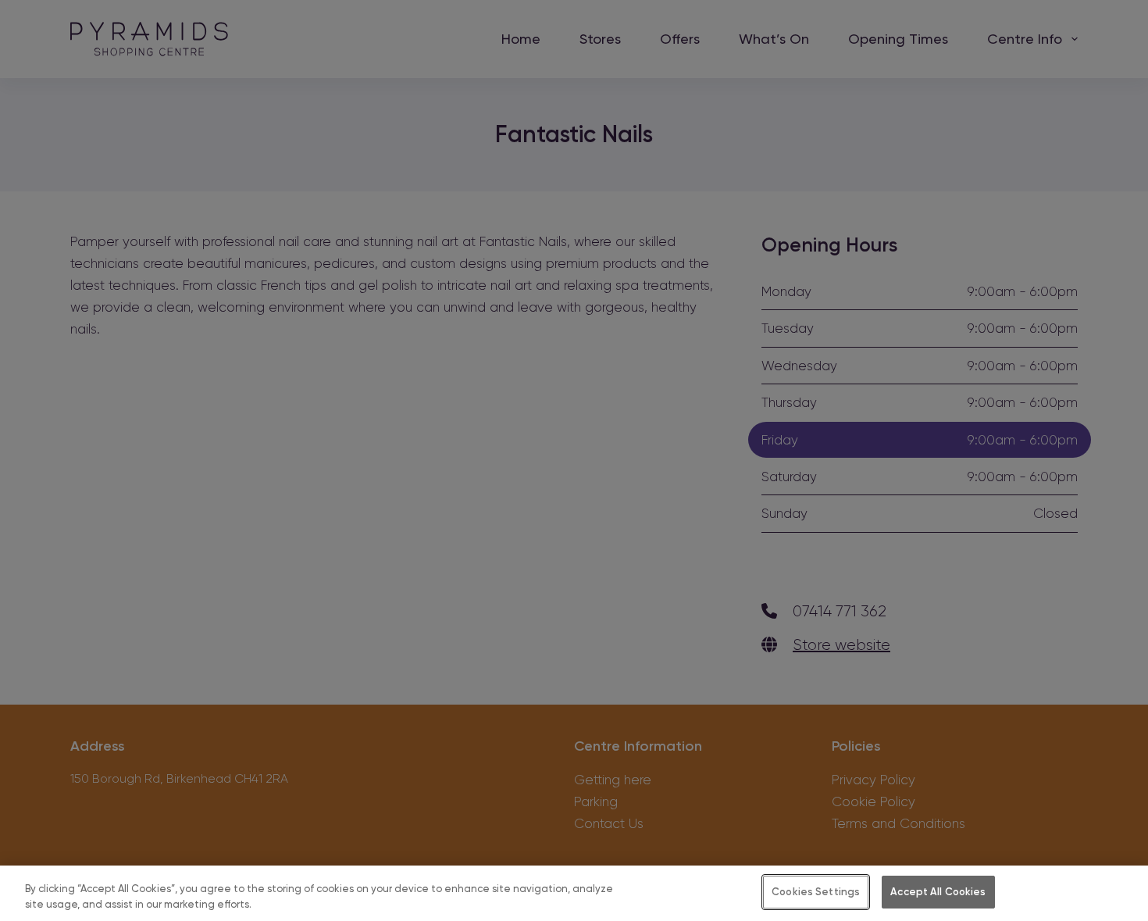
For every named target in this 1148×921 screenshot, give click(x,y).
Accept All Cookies (938, 892)
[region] (574, 893)
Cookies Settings (816, 892)
